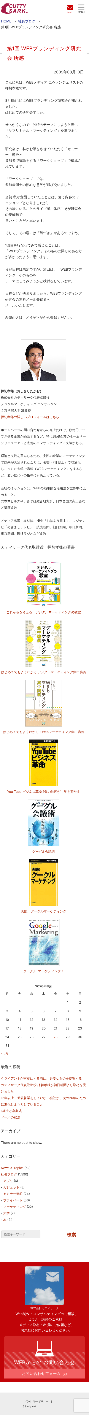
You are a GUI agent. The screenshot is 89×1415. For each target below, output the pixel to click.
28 (55, 1037)
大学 (6, 1213)
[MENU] (81, 7)
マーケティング (14, 1207)
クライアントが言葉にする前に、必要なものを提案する (41, 1078)
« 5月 (5, 1053)
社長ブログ (26, 21)
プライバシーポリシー (36, 1401)
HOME (6, 21)
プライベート (13, 1200)
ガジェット (11, 1187)
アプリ (8, 1181)
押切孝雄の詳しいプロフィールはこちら (30, 417)
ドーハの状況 (10, 1117)
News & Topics (12, 1168)
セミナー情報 (13, 1194)
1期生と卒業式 (11, 1111)
